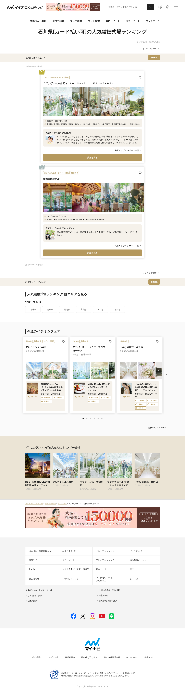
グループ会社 (132, 657)
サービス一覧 (53, 657)
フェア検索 (76, 21)
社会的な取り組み (89, 657)
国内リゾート (113, 21)
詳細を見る (92, 157)
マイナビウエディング (34, 503)
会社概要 (36, 657)
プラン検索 (94, 21)
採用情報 (149, 657)
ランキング (62, 503)
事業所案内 (70, 657)
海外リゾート (133, 21)
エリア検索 (58, 21)
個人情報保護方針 (112, 657)
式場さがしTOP (38, 21)
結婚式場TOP (50, 503)
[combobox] (127, 7)
